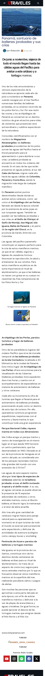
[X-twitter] (37, 659)
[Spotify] (21, 659)
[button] (4, 3)
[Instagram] (14, 659)
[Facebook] (29, 659)
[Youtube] (7, 659)
